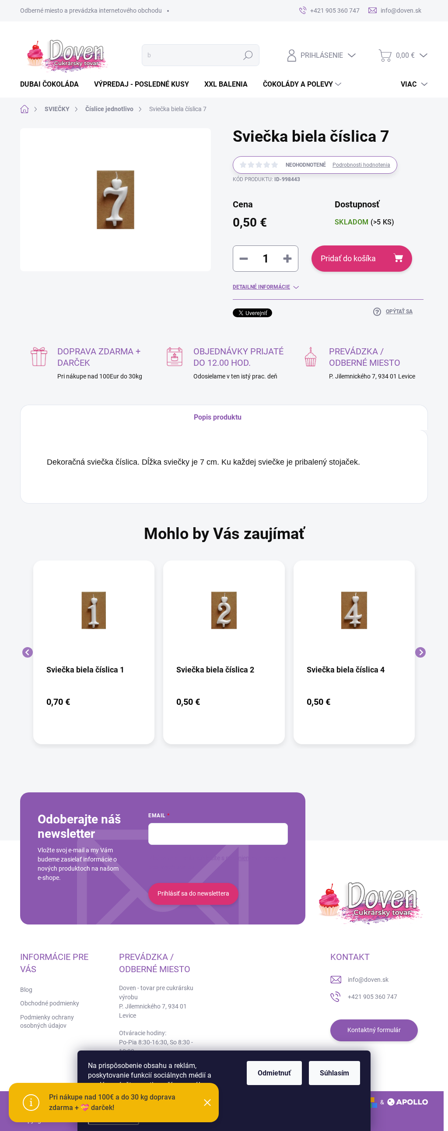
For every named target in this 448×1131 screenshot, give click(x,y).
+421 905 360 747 (372, 996)
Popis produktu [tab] (218, 417)
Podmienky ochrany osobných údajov (47, 1021)
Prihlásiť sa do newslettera (193, 893)
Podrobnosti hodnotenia (361, 165)
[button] (93, 701)
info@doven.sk (368, 979)
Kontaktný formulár (374, 1029)
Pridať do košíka (348, 258)
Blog (26, 989)
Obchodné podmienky (49, 1003)
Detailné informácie (261, 287)
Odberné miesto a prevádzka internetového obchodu (91, 10)
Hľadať (247, 55)
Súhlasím (334, 1073)
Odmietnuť (274, 1073)
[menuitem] (52, 84)
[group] (94, 652)
